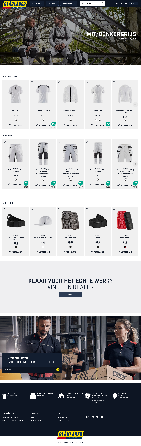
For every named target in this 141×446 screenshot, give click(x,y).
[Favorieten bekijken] (121, 3)
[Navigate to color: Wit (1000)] (96, 120)
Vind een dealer (35, 421)
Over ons (51, 3)
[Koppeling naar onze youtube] (102, 417)
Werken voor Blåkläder (11, 417)
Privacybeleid (62, 417)
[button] (4, 82)
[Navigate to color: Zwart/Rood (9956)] (125, 247)
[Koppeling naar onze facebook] (87, 417)
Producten (36, 3)
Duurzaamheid (67, 3)
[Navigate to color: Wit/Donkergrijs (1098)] (16, 120)
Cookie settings (63, 421)
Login (133, 3)
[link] (15, 104)
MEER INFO (70, 294)
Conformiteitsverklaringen (12, 421)
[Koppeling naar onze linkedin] (97, 417)
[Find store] (117, 3)
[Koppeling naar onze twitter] (92, 417)
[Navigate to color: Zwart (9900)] (16, 247)
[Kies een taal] (126, 3)
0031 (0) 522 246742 (12, 395)
